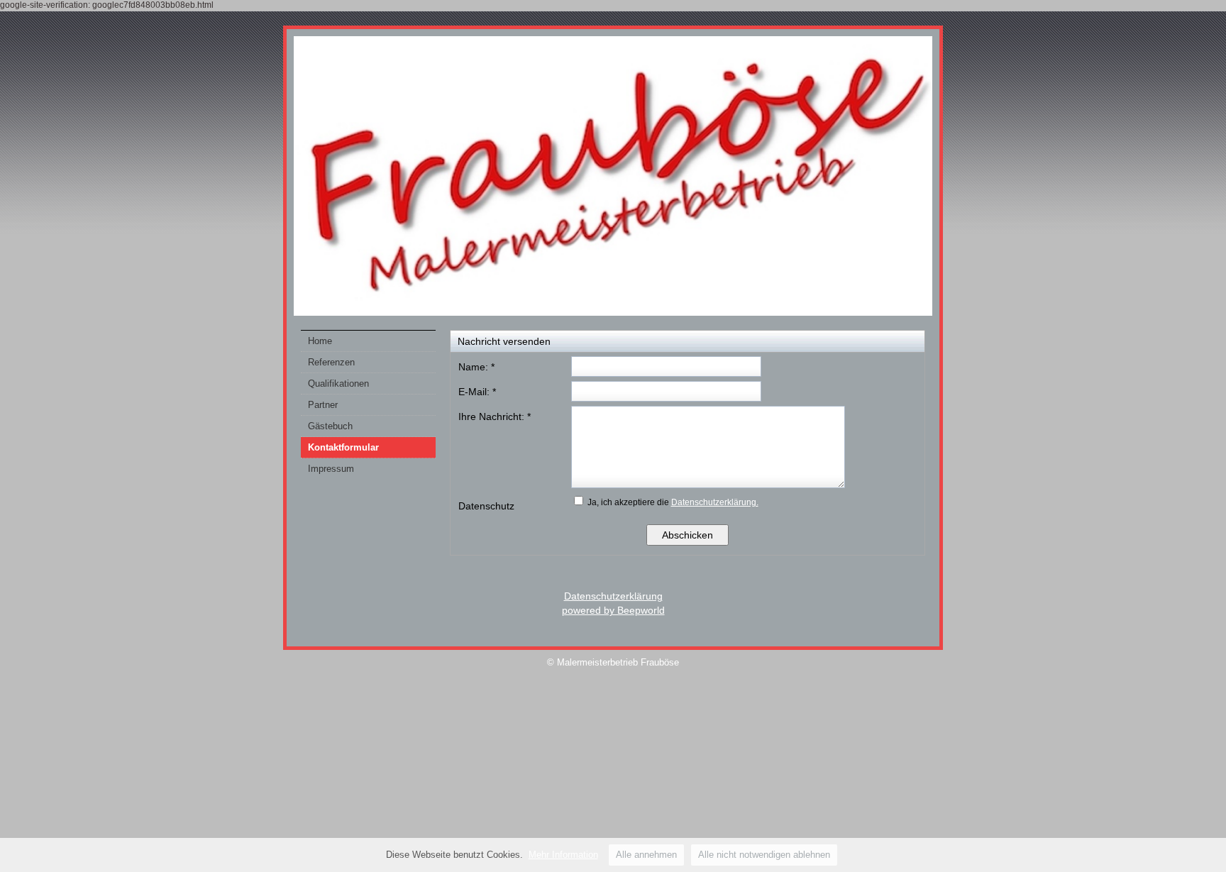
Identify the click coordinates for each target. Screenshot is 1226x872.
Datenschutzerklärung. (714, 502)
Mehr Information (563, 854)
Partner (323, 404)
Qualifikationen (338, 383)
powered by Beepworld (613, 610)
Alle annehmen (646, 854)
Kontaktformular (343, 447)
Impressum (331, 468)
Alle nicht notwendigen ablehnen (764, 854)
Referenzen (331, 362)
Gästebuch (330, 426)
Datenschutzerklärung (613, 596)
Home (320, 341)
